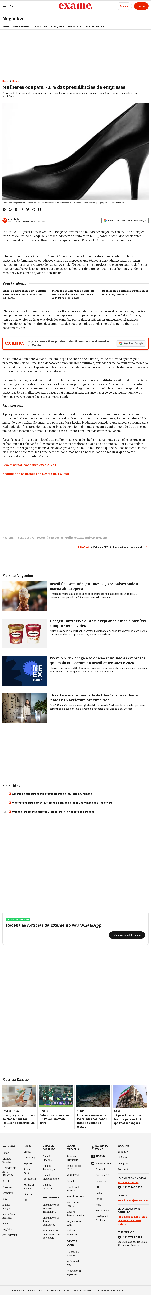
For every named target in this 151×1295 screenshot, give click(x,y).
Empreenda (102, 1210)
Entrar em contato (128, 1182)
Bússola (71, 1181)
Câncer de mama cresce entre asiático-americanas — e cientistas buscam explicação (24, 294)
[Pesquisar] (11, 6)
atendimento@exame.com (133, 1200)
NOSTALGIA (74, 26)
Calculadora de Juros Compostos (51, 1221)
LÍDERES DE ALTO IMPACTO (9, 1172)
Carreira (7, 1187)
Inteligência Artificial (9, 1216)
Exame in (101, 1169)
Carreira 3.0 (102, 1175)
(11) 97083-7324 (132, 1237)
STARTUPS (41, 26)
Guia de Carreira (47, 1186)
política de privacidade (79, 1290)
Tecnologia (30, 1178)
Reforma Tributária (72, 1158)
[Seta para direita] (143, 25)
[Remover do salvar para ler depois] (39, 209)
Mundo (27, 1145)
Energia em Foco (76, 1196)
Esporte (28, 1163)
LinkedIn (123, 1157)
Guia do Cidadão (47, 1158)
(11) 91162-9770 (132, 1187)
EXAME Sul (73, 1175)
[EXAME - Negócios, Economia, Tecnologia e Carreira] (75, 6)
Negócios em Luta (74, 1223)
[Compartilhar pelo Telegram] (22, 209)
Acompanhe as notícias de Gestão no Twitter (35, 474)
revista (101, 1156)
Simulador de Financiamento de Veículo (51, 1234)
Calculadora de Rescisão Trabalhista (51, 1208)
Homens (101, 537)
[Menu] (4, 6)
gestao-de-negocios (49, 537)
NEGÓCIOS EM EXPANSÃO (17, 26)
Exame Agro (27, 1171)
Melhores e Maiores (73, 1253)
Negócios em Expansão (74, 1272)
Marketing (29, 1157)
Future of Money (29, 1186)
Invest (5, 1223)
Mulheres (71, 537)
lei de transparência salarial (109, 1290)
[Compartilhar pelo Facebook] (10, 209)
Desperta (101, 1181)
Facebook (123, 1169)
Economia (7, 1192)
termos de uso (35, 1290)
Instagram (123, 1163)
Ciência (28, 1194)
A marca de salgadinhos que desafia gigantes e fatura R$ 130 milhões (52, 793)
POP (26, 1199)
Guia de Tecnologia (49, 1167)
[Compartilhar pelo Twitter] (27, 209)
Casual (27, 1151)
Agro (98, 1204)
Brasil (5, 1181)
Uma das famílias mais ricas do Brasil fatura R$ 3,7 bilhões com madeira (53, 811)
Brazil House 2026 (74, 1167)
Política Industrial (72, 1232)
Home (5, 81)
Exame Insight (6, 1206)
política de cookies (55, 1290)
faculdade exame (101, 1147)
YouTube (123, 1151)
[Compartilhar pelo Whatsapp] (4, 209)
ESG (4, 1198)
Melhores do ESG (73, 1263)
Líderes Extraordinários (75, 1213)
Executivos (87, 537)
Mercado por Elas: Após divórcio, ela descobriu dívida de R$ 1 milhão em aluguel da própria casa (73, 294)
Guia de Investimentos (51, 1177)
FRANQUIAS (57, 26)
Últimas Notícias (7, 1160)
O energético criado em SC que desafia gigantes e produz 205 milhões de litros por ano (62, 802)
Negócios (12, 19)
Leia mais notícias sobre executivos (29, 465)
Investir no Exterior (73, 1204)
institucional (18, 1290)
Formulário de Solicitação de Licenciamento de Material (132, 1220)
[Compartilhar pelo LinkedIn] (16, 209)
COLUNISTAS (9, 1235)
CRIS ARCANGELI (94, 26)
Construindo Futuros (73, 1189)
